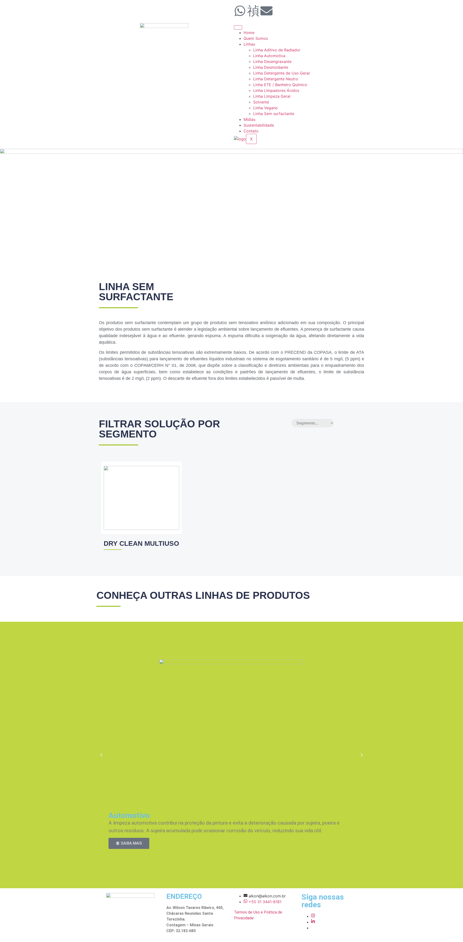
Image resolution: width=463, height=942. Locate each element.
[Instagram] (313, 916)
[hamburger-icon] (238, 27)
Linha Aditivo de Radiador (276, 50)
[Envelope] (266, 11)
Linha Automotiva (269, 55)
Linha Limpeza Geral (271, 96)
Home (249, 32)
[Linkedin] (313, 922)
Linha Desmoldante (270, 67)
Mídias (249, 119)
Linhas (249, 44)
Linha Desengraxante (272, 61)
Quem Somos (256, 38)
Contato (251, 131)
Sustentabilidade (259, 125)
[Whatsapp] (240, 11)
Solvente (261, 102)
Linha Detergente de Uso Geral (281, 73)
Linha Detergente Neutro (275, 78)
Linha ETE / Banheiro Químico (280, 84)
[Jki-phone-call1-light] (253, 11)
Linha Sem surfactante (274, 113)
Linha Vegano (265, 107)
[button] (101, 754)
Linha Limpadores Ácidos (276, 90)
